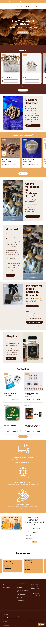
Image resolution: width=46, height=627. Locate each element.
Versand (35, 300)
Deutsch (6, 624)
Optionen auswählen (10, 81)
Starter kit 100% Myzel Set (33, 308)
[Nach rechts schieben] (25, 86)
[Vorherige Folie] (17, 46)
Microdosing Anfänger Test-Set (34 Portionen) (32, 394)
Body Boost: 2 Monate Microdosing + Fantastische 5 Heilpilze (33, 426)
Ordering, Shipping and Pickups (22, 591)
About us (19, 605)
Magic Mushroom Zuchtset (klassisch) (29, 75)
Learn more (10, 275)
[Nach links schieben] (20, 86)
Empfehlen (5, 584)
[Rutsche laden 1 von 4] (20, 46)
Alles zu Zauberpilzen (32, 216)
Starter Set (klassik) (32, 306)
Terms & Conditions (21, 600)
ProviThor (32, 620)
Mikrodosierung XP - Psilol (10, 393)
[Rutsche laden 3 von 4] (24, 46)
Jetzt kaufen (10, 358)
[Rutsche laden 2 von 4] (22, 46)
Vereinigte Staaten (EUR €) (10, 617)
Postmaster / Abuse (21, 603)
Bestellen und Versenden (22, 462)
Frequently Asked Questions (21, 586)
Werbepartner (6, 587)
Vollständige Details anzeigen (33, 326)
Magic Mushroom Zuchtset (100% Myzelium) (9, 75)
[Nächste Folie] (29, 46)
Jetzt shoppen (23, 32)
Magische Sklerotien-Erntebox (30, 159)
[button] (3, 6)
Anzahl (27, 311)
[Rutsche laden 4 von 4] (26, 46)
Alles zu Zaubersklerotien (31, 125)
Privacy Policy (20, 597)
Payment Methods (21, 594)
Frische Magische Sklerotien (8, 159)
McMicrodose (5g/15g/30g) (10, 425)
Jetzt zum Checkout (34, 322)
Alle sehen (23, 90)
